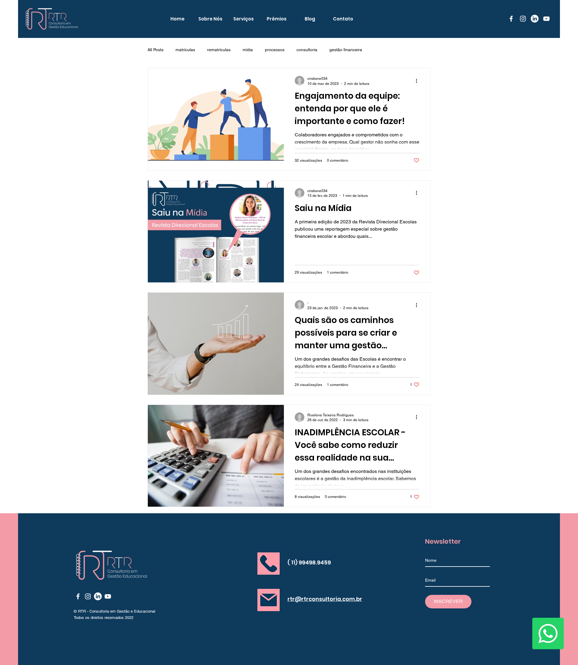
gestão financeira (345, 49)
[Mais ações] (418, 80)
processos (274, 49)
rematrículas (219, 49)
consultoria (307, 49)
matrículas (185, 49)
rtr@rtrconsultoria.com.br (324, 599)
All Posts (155, 49)
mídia (248, 49)
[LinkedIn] (535, 19)
